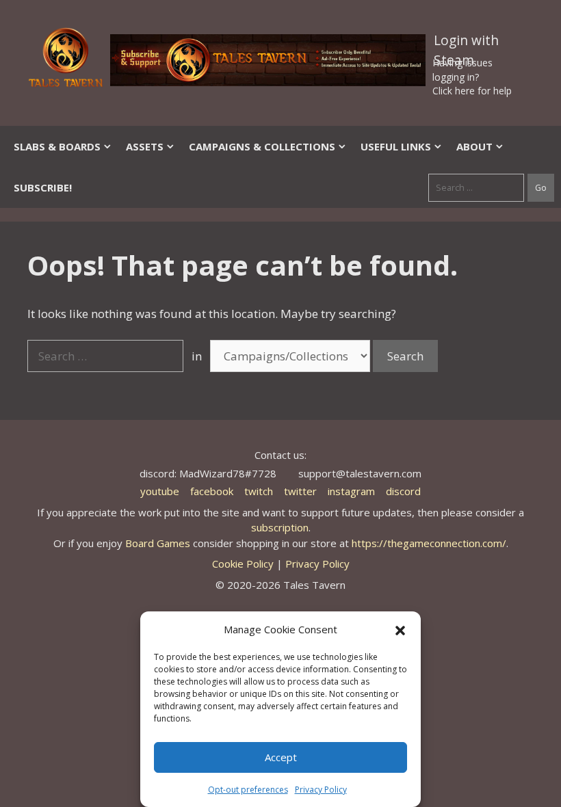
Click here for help (472, 90)
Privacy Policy (321, 789)
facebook (211, 491)
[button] (400, 629)
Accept (281, 757)
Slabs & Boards (57, 146)
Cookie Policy (243, 563)
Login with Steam (466, 43)
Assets (145, 146)
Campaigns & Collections (262, 146)
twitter (300, 491)
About (474, 146)
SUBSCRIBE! (43, 187)
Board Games (157, 543)
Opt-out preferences (248, 789)
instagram (351, 491)
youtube (159, 491)
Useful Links (396, 146)
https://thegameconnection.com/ (429, 543)
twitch (258, 491)
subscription (280, 527)
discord (403, 491)
